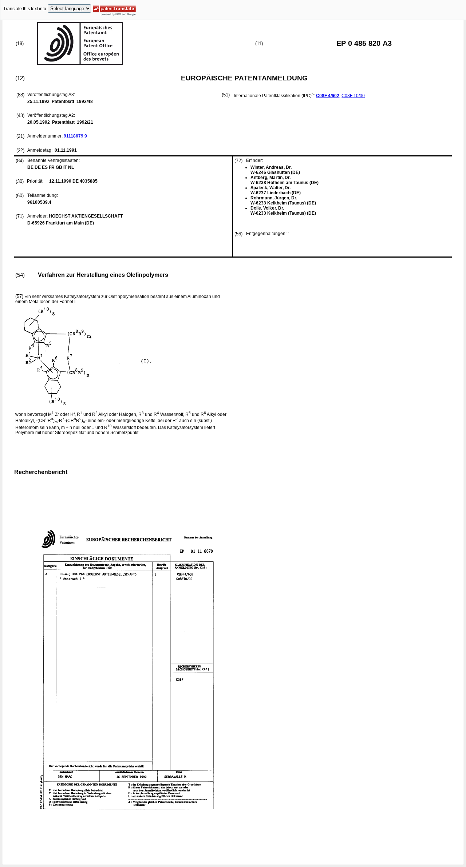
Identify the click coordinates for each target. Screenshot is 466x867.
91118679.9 (75, 136)
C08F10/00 (353, 95)
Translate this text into (24, 8)
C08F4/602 (327, 95)
